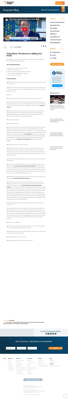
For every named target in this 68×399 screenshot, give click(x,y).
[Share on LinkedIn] (45, 46)
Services (18, 358)
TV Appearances (56, 52)
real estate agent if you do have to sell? (21, 178)
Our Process (10, 364)
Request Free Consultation (54, 366)
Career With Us (10, 369)
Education (29, 358)
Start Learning (57, 85)
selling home (9, 323)
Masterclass (29, 360)
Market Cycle (20, 322)
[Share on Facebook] (41, 46)
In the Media (11, 320)
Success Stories (41, 360)
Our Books (29, 364)
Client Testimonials (41, 364)
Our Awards (10, 366)
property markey (40, 322)
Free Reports (29, 369)
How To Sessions (30, 362)
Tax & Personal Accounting (21, 369)
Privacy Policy (38, 394)
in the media (8, 322)
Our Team (9, 360)
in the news (14, 322)
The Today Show (16, 323)
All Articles (62, 18)
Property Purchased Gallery (43, 366)
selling (4, 323)
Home (4, 358)
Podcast (28, 366)
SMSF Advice (53, 34)
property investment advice (30, 322)
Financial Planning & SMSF (21, 367)
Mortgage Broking (55, 25)
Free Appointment (11, 367)
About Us (10, 358)
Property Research (55, 37)
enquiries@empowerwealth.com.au (33, 392)
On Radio (54, 58)
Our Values (10, 362)
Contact (52, 364)
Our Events (29, 371)
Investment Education (55, 39)
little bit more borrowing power (24, 139)
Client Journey (40, 362)
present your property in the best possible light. (25, 166)
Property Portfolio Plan (20, 360)
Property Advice (19, 362)
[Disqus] (26, 259)
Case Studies (52, 362)
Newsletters (29, 373)
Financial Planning (54, 31)
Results (40, 358)
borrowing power (28, 134)
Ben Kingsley (18, 47)
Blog (51, 358)
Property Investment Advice (57, 22)
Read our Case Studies (57, 64)
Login (33, 380)
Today (21, 323)
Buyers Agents (53, 28)
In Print (54, 55)
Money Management (55, 42)
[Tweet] (43, 46)
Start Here (60, 3)
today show (25, 323)
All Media (62, 48)
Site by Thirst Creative (26, 394)
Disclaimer (33, 394)
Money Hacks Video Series (32, 367)
